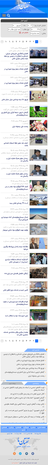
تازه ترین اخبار (35, 350)
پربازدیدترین (36, 383)
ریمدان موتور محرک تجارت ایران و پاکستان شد (17, 159)
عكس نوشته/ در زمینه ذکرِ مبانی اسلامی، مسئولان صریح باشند (24, 416)
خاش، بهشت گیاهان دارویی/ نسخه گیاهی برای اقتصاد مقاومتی (24, 404)
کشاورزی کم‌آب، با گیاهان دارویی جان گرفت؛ (15, 109)
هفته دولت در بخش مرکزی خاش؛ (18, 51)
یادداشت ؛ (25, 123)
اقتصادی (18, 427)
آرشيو (8, 433)
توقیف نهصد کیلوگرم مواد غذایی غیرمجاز (15, 230)
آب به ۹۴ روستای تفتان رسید (18, 203)
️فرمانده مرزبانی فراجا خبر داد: (20, 184)
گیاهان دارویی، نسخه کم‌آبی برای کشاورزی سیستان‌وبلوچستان (14, 113)
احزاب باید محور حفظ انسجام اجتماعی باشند (16, 144)
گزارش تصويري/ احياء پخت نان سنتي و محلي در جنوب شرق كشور (24, 399)
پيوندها (37, 433)
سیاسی (33, 427)
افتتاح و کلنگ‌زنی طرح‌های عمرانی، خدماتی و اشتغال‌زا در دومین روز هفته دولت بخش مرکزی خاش (16, 56)
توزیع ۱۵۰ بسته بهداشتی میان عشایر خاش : (15, 100)
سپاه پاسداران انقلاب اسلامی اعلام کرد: (17, 299)
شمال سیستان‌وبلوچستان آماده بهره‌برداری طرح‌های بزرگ (14, 218)
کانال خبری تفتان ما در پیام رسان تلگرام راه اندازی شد (27, 393)
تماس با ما (27, 433)
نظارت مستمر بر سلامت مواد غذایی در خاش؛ (15, 227)
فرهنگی (26, 427)
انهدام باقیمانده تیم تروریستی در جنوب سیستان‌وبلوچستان (15, 303)
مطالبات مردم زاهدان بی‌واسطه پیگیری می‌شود (15, 247)
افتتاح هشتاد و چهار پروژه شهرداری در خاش (16, 70)
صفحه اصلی (42, 427)
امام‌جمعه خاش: (23, 313)
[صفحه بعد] (2, 41)
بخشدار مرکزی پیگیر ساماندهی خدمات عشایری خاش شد (15, 333)
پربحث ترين (12, 383)
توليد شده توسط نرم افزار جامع (24, 463)
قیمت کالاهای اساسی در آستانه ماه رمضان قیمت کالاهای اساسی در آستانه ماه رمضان (23, 388)
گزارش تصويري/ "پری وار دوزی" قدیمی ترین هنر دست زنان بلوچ (24, 411)
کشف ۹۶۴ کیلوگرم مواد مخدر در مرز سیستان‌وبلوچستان (16, 187)
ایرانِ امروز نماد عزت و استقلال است (16, 315)
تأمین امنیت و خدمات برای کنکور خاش (15, 290)
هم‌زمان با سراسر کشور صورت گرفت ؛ (18, 256)
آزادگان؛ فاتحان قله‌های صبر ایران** (16, 273)
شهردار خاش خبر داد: (22, 66)
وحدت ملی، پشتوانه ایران (20, 126)
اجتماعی (4, 427)
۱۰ (6, 41)
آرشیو (23, 429)
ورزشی (11, 427)
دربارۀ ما (17, 433)
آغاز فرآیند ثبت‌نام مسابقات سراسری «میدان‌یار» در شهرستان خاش (16, 260)
